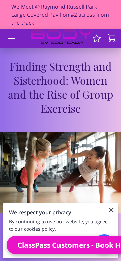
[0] (112, 38)
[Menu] (10, 38)
